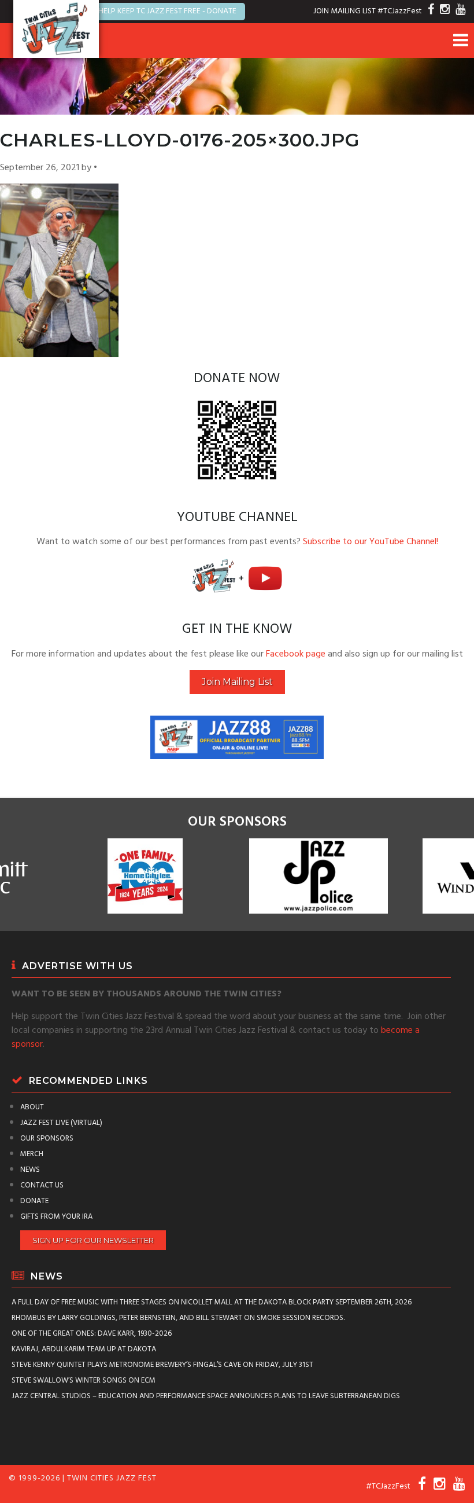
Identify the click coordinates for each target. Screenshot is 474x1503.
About (32, 1107)
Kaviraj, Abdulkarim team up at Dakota (84, 1349)
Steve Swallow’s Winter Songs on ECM (83, 1380)
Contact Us (42, 1185)
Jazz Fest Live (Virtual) (61, 1123)
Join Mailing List (237, 681)
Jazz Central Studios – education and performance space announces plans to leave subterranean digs (206, 1396)
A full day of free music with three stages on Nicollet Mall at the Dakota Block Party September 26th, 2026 (212, 1302)
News (30, 1170)
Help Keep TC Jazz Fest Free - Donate (167, 11)
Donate (34, 1201)
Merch (31, 1154)
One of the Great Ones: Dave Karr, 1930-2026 (92, 1334)
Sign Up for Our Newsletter (93, 1240)
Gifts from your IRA (56, 1217)
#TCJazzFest (399, 11)
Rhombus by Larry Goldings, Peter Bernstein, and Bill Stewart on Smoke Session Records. (178, 1318)
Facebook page (295, 654)
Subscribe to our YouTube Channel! (370, 541)
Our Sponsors (46, 1138)
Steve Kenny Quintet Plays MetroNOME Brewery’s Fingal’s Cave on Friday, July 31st (162, 1365)
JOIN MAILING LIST (344, 11)
